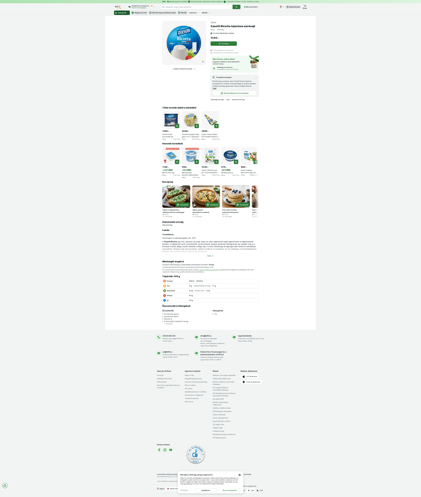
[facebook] (159, 450)
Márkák (205, 13)
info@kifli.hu (205, 336)
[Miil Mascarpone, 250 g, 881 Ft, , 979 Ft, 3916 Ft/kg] (230, 156)
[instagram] (165, 450)
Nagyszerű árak (141, 13)
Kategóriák (122, 13)
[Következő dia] (254, 155)
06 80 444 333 (169, 336)
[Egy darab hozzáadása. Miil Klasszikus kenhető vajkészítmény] (196, 162)
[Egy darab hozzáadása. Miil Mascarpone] (236, 162)
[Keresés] (236, 7)
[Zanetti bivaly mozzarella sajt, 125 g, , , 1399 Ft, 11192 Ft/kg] (171, 120)
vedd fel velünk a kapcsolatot (208, 270)
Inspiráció (193, 13)
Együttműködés (245, 336)
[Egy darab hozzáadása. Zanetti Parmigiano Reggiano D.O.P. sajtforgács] (196, 126)
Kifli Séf (183, 13)
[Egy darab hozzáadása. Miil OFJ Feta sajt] (177, 162)
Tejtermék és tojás (217, 99)
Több (214, 88)
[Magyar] (282, 7)
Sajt (228, 99)
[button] (293, 7)
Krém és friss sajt (238, 99)
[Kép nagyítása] (203, 62)
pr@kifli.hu (167, 352)
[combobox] (197, 7)
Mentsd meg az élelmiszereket (164, 13)
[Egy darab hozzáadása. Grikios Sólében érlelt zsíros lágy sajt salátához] (255, 162)
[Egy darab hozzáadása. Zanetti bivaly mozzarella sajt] (177, 126)
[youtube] (170, 450)
